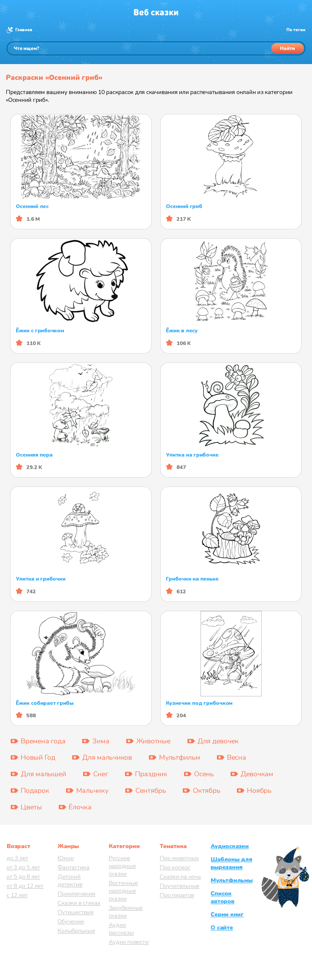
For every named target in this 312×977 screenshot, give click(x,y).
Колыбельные (76, 931)
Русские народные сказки (122, 866)
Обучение (71, 921)
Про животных (179, 858)
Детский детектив (70, 880)
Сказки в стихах (79, 903)
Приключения (76, 894)
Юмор (66, 858)
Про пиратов (177, 895)
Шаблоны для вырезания (231, 863)
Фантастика (73, 867)
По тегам (295, 30)
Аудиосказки (230, 846)
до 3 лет (17, 858)
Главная (23, 30)
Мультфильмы (232, 880)
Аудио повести (129, 942)
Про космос (175, 867)
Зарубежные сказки (126, 912)
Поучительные (179, 886)
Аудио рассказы (121, 929)
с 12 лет (17, 895)
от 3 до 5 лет (23, 867)
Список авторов (222, 897)
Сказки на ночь (180, 877)
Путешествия (75, 912)
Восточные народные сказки (123, 890)
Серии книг (227, 914)
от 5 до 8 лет (23, 877)
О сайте (222, 927)
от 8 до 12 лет (25, 886)
